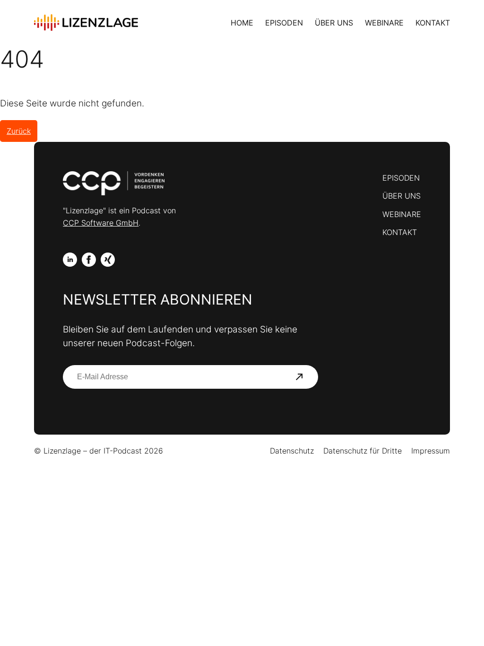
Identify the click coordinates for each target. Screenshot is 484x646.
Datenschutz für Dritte (362, 450)
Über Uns (334, 22)
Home (242, 22)
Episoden (284, 22)
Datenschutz (292, 450)
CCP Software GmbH (100, 222)
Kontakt (432, 22)
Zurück (19, 131)
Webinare (384, 22)
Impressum (430, 450)
